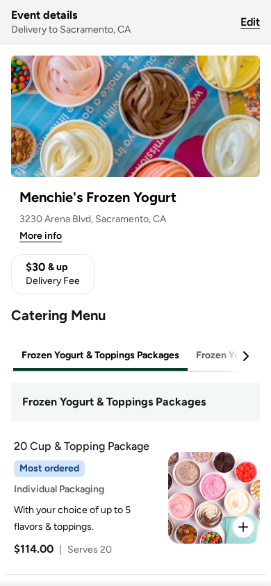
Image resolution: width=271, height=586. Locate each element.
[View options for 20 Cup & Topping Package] (243, 527)
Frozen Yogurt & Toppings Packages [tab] (100, 355)
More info (40, 236)
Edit (250, 21)
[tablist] (135, 355)
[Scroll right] (245, 356)
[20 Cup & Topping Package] (133, 498)
